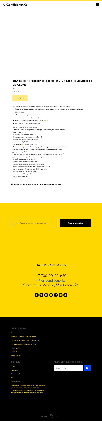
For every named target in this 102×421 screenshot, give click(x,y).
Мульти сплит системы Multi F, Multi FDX (25, 340)
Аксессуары (15, 348)
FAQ (12, 378)
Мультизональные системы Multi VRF (24, 344)
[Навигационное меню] (97, 4)
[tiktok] (65, 295)
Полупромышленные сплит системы (23, 336)
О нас (13, 366)
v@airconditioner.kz (51, 280)
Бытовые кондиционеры (19, 333)
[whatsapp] (61, 295)
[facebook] (37, 295)
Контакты (14, 370)
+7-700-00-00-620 (51, 275)
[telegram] (56, 295)
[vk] (41, 295)
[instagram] (46, 295)
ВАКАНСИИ (15, 381)
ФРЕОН (14, 352)
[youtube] (51, 295)
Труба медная (16, 355)
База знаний (15, 374)
